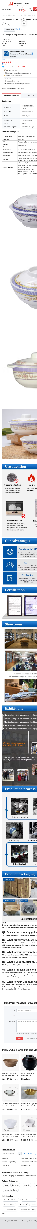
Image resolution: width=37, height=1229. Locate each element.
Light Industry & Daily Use (15, 15)
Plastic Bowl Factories (11, 1200)
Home (3, 15)
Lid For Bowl (23, 1205)
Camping (5, 1158)
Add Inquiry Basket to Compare (14, 88)
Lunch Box (27, 1185)
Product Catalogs (31, 1154)
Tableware (27, 15)
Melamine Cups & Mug (9, 1162)
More (4, 1214)
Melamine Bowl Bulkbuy (28, 1210)
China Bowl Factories (29, 1200)
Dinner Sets (15, 1185)
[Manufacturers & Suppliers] (18, 4)
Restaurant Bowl (9, 1205)
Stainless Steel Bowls (10, 1190)
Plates (6, 1185)
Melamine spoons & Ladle (29, 1162)
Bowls (33, 15)
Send (19, 1038)
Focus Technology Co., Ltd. (26, 1221)
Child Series (5, 1165)
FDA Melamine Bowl (10, 1210)
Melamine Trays (26, 1165)
